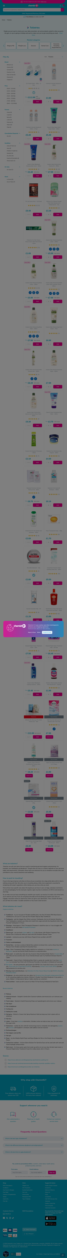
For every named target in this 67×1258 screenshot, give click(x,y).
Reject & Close (32, 632)
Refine (38, 632)
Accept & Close (47, 632)
